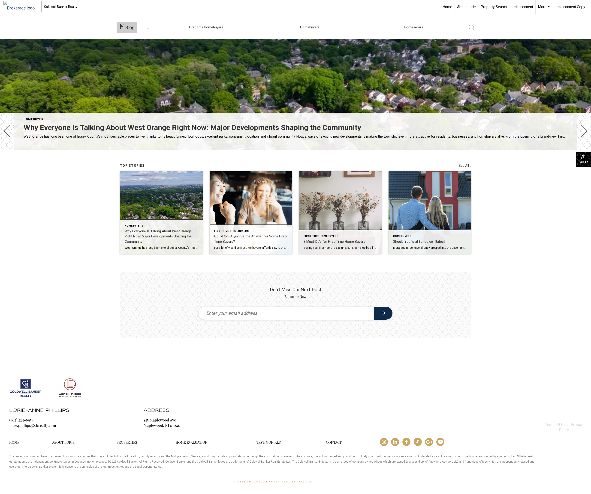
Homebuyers (34, 119)
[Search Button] (471, 27)
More (544, 9)
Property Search (494, 7)
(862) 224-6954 (21, 420)
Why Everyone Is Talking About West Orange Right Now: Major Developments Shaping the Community (192, 127)
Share (583, 162)
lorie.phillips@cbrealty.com (32, 425)
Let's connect (522, 7)
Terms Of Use (556, 424)
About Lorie (466, 7)
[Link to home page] (21, 7)
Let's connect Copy (570, 7)
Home (447, 7)
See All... (465, 165)
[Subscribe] (383, 313)
